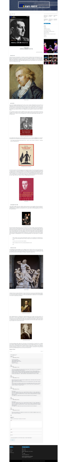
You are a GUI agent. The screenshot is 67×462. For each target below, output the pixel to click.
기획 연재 (45, 27)
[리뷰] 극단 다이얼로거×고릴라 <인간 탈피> (46, 16)
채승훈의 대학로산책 (46, 32)
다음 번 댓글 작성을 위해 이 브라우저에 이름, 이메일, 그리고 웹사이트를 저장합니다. (21, 437)
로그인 (10, 448)
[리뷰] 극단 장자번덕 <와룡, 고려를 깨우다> (51, 20)
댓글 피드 (11, 451)
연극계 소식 (45, 36)
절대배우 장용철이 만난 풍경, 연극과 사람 (49, 31)
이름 (11, 429)
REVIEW (45, 26)
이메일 (11, 432)
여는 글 (45, 25)
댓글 (11, 420)
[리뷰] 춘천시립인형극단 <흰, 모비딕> (46, 20)
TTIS (10, 15)
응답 (11, 365)
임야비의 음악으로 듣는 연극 (47, 30)
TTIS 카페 (14, 349)
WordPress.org (12, 452)
